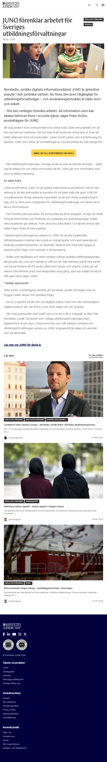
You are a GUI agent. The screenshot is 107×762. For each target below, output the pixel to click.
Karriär (6, 740)
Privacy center (9, 710)
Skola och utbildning (94, 19)
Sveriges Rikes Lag (11, 683)
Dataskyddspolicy (11, 713)
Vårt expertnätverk (11, 744)
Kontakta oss (9, 736)
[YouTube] (15, 634)
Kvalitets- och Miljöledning (14, 748)
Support (6, 698)
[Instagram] (20, 634)
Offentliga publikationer (13, 679)
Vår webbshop (9, 702)
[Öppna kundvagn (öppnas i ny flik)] (89, 5)
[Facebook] (5, 634)
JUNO (5, 668)
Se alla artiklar (96, 355)
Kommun (88, 24)
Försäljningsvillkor (11, 706)
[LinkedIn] (9, 634)
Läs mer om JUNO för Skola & (23, 344)
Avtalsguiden (8, 671)
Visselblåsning (9, 717)
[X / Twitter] (26, 634)
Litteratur (7, 675)
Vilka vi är (7, 732)
